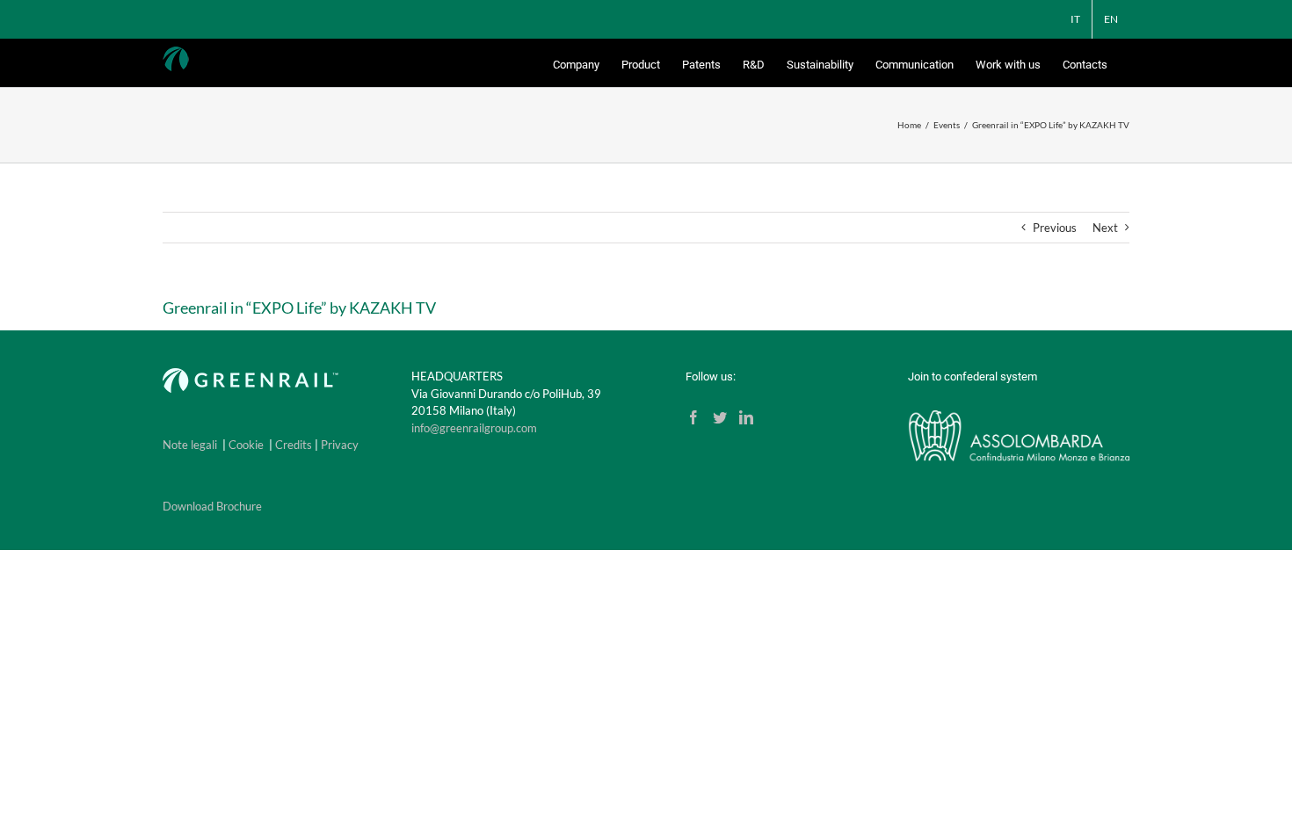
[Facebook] (693, 417)
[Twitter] (720, 417)
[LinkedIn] (746, 417)
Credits (293, 445)
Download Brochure (212, 506)
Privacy (340, 445)
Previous (1055, 228)
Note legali (190, 445)
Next (1105, 228)
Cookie (246, 445)
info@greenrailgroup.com (474, 428)
